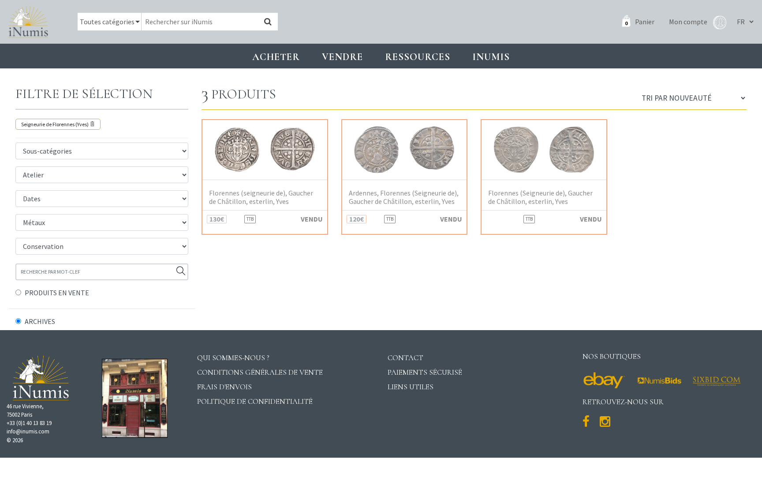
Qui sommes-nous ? (233, 357)
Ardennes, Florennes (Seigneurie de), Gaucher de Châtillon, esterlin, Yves (404, 197)
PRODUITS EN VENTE (57, 292)
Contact (405, 357)
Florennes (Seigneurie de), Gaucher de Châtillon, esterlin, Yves (540, 197)
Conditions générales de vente (260, 372)
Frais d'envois (224, 386)
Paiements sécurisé (425, 372)
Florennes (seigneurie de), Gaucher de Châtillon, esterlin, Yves (261, 197)
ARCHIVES (40, 321)
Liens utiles (410, 386)
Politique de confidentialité (255, 401)
